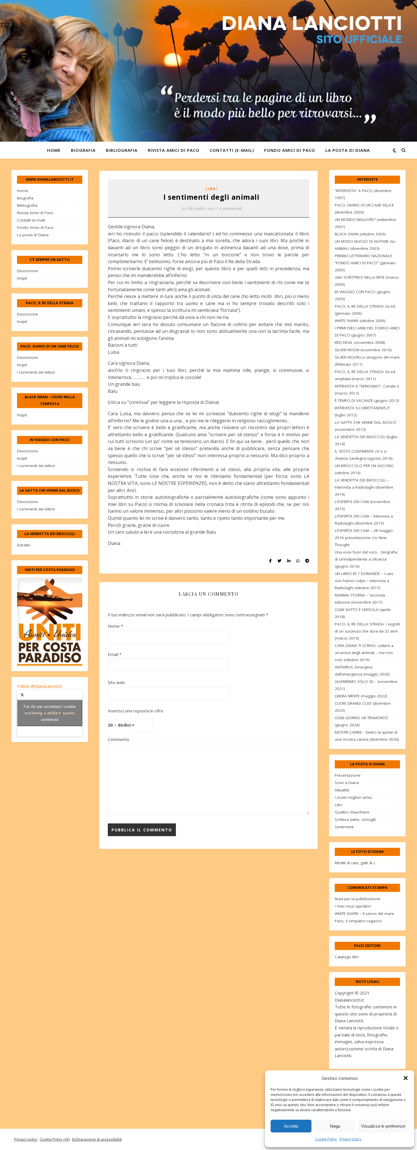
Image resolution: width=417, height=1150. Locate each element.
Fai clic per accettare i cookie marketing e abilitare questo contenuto (50, 713)
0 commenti (230, 208)
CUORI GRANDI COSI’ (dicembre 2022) (363, 707)
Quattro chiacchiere (352, 812)
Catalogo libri (347, 956)
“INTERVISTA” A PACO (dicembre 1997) (363, 194)
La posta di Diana (347, 150)
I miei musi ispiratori (353, 906)
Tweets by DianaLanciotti (50, 713)
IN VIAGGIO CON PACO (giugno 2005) (362, 295)
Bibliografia (122, 150)
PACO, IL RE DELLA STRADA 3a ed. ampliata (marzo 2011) (365, 375)
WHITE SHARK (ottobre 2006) (360, 320)
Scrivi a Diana (347, 782)
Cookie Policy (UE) (55, 1139)
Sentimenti (344, 826)
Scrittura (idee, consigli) (355, 819)
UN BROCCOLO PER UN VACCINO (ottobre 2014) (364, 469)
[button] (405, 1078)
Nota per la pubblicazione (357, 898)
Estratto (24, 545)
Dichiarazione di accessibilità (97, 1139)
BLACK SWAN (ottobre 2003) (360, 234)
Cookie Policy (326, 1139)
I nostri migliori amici (353, 797)
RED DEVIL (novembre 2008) (360, 342)
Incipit (22, 278)
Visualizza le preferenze (383, 1126)
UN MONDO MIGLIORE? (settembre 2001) (365, 223)
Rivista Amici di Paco (173, 150)
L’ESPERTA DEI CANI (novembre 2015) (362, 505)
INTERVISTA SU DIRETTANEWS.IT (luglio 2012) (362, 411)
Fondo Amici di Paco (289, 150)
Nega (335, 1126)
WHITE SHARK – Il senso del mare (364, 913)
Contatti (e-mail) (232, 150)
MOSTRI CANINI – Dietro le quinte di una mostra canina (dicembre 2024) (367, 736)
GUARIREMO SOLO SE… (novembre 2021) (366, 685)
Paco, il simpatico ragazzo (358, 920)
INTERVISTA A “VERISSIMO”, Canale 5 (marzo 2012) (367, 390)
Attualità (342, 790)
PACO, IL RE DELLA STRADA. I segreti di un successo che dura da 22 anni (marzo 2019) (367, 631)
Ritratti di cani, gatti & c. (355, 862)
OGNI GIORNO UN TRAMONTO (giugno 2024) (361, 721)
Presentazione (348, 775)
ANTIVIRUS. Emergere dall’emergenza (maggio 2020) (362, 671)
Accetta (291, 1126)
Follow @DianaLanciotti (39, 686)
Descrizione (27, 270)
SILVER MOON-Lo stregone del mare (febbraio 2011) (367, 361)
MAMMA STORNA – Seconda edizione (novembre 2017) (360, 599)
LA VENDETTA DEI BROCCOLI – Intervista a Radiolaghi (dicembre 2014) (364, 487)
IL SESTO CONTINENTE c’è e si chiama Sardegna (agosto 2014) (364, 455)
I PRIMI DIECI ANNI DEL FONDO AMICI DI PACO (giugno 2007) (367, 331)
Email (114, 654)
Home (54, 150)
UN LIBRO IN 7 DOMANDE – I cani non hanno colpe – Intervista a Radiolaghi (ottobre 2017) (364, 580)
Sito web (116, 682)
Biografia (83, 150)
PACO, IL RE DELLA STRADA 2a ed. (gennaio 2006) (365, 310)
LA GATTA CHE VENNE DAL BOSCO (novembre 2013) (365, 426)
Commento (118, 739)
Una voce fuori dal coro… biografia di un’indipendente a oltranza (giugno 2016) (366, 559)
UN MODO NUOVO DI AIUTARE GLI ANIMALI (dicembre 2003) (365, 245)
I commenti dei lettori (36, 372)
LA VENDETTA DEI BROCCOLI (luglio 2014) (366, 440)
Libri (211, 188)
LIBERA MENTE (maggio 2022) (361, 695)
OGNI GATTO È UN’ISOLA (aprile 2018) (363, 613)
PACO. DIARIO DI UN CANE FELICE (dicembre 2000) (364, 209)
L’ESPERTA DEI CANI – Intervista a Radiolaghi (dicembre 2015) (364, 520)
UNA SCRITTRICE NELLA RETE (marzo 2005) (367, 281)
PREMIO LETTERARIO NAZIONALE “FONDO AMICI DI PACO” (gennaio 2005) (365, 262)
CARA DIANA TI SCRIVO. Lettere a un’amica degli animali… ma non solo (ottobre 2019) (364, 652)
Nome (115, 626)
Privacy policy (350, 1139)
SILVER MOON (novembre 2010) (363, 349)
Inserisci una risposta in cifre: (136, 711)
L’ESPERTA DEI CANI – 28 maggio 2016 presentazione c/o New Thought (364, 537)
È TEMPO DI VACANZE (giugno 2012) (367, 400)
